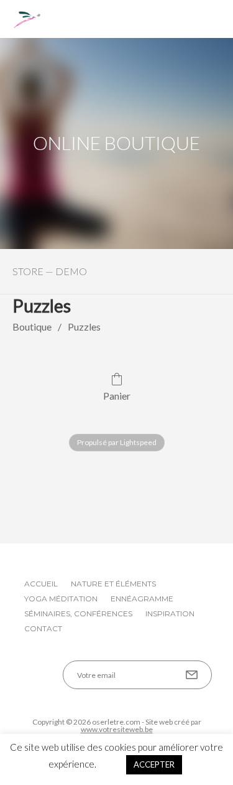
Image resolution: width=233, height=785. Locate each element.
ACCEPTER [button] (154, 764)
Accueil (41, 583)
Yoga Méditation (61, 598)
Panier (116, 396)
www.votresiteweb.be (117, 729)
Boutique (32, 326)
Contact (43, 628)
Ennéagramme (142, 598)
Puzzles (84, 326)
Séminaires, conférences (78, 613)
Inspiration (169, 613)
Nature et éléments (113, 583)
